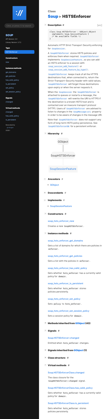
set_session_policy (13, 92)
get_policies (10, 76)
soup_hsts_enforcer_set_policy (64, 298)
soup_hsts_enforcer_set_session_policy (68, 310)
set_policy (10, 88)
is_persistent (11, 84)
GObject (54, 184)
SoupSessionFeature (61, 206)
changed (9, 102)
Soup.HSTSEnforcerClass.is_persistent (68, 403)
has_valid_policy (12, 80)
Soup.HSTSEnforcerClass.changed (66, 372)
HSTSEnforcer (11, 52)
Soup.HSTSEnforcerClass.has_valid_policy (70, 387)
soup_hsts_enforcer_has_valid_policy (67, 268)
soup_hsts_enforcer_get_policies (65, 256)
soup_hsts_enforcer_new (61, 221)
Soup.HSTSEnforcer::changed (63, 338)
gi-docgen (10, 127)
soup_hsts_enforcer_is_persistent (65, 283)
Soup (9, 35)
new (7, 62)
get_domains (11, 72)
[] (46, 25)
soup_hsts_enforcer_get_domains (65, 240)
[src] (99, 25)
